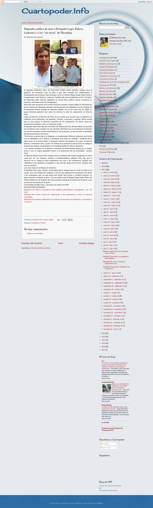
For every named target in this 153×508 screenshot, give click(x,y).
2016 (104, 347)
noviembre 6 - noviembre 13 (113, 306)
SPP (100, 146)
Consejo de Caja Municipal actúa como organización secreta (114, 408)
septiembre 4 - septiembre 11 (114, 279)
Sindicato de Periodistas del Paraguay (112, 143)
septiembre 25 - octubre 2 (113, 289)
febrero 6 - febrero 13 (111, 186)
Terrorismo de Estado (106, 149)
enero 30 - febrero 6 (110, 182)
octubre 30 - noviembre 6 (112, 303)
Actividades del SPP (106, 58)
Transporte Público (105, 152)
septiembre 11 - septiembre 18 (114, 283)
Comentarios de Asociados (108, 76)
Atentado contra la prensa (108, 64)
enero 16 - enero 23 (110, 176)
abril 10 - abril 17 (109, 209)
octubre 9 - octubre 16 (111, 296)
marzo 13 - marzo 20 (111, 202)
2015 (104, 343)
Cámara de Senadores (107, 70)
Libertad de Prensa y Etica (108, 112)
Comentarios (106, 448)
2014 (104, 340)
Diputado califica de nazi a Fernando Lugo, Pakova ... (115, 252)
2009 (104, 163)
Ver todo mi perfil (115, 44)
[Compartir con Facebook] (69, 220)
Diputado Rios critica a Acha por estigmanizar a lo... (114, 262)
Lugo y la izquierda (105, 115)
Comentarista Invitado (106, 79)
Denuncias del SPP (106, 85)
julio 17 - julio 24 (109, 249)
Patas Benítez (107, 405)
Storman (79, 503)
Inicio (60, 243)
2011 (104, 170)
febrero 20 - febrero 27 (111, 192)
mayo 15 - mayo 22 (110, 222)
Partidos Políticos (105, 122)
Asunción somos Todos (107, 61)
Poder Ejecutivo (104, 128)
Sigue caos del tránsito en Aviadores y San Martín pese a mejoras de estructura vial (120, 387)
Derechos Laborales (106, 97)
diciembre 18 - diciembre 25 (113, 326)
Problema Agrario (105, 137)
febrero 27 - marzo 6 (111, 195)
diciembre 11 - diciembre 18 (113, 322)
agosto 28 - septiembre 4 (112, 276)
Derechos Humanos (106, 94)
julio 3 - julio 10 (109, 242)
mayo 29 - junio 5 (110, 229)
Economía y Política (39, 223)
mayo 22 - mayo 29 (110, 225)
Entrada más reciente (32, 243)
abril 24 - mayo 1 (110, 215)
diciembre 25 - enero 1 (111, 329)
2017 (104, 350)
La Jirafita (105, 422)
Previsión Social (104, 134)
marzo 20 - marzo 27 (111, 205)
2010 (104, 166)
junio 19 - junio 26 (110, 235)
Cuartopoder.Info (55, 10)
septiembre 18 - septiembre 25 (114, 286)
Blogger (99, 503)
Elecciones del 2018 (106, 103)
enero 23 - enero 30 (110, 179)
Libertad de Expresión (106, 109)
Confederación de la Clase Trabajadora (112, 82)
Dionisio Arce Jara (119, 38)
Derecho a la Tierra (105, 91)
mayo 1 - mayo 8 (110, 219)
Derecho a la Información (108, 88)
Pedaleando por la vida (107, 125)
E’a (103, 361)
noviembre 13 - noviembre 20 (114, 309)
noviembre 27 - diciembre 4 (113, 316)
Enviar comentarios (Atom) (41, 248)
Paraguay (102, 119)
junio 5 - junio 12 (109, 232)
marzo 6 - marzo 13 (110, 199)
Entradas (105, 444)
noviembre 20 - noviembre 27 (114, 313)
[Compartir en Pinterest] (71, 220)
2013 (104, 337)
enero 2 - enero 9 (110, 172)
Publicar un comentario (35, 233)
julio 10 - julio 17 (109, 245)
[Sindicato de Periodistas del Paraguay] (100, 488)
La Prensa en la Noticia (107, 106)
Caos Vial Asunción (106, 73)
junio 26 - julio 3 (109, 239)
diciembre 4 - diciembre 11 (113, 319)
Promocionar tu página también (108, 490)
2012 (104, 333)
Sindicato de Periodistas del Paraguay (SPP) (112, 429)
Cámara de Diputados (106, 67)
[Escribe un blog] (65, 220)
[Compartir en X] (67, 220)
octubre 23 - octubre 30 (112, 299)
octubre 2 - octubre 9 (111, 293)
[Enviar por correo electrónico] (62, 220)
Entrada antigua (86, 243)
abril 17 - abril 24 (109, 212)
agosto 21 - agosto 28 (111, 273)
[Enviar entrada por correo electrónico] (58, 220)
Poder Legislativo (105, 131)
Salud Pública (104, 140)
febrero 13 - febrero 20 (111, 189)
